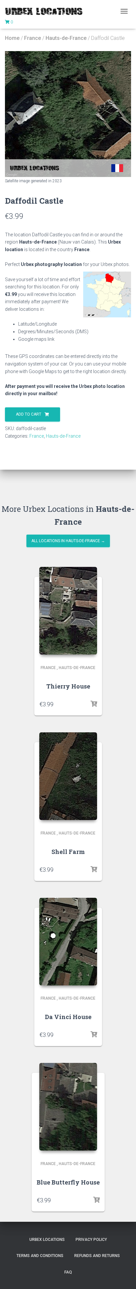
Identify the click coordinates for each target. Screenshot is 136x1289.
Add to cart (28, 414)
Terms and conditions (40, 1255)
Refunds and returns (97, 1255)
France (32, 38)
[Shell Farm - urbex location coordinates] (68, 776)
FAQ (68, 1272)
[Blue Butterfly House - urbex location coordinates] (68, 1107)
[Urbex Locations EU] (46, 11)
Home (12, 38)
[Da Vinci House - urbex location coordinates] (68, 941)
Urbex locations (47, 1239)
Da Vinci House (68, 1017)
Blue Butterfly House (68, 1182)
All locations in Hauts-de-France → (68, 541)
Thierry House (68, 686)
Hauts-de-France (66, 38)
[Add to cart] (93, 704)
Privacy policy (91, 1239)
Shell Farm (68, 852)
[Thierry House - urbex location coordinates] (68, 611)
